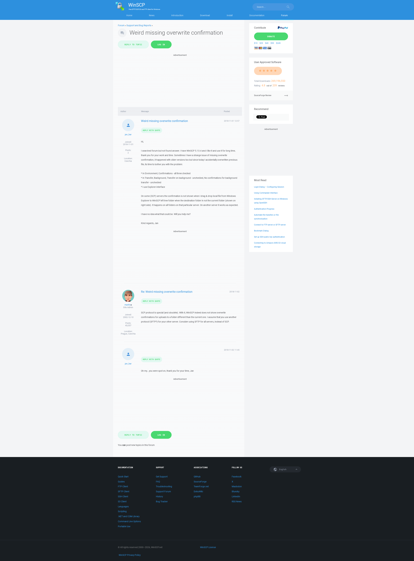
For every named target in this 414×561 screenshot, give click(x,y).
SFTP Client (123, 491)
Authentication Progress (264, 209)
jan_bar (128, 134)
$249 (278, 43)
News (151, 15)
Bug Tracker (162, 501)
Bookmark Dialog (261, 230)
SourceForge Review (262, 95)
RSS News (237, 501)
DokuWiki (198, 491)
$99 (272, 43)
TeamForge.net (201, 486)
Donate (271, 36)
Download (205, 15)
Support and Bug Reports (138, 25)
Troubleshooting (164, 486)
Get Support (162, 476)
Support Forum (163, 491)
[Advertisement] (180, 79)
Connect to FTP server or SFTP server (270, 224)
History (159, 496)
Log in (161, 44)
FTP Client (123, 486)
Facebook (236, 476)
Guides (121, 481)
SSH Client (123, 496)
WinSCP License (208, 547)
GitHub (197, 476)
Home (129, 15)
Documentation (256, 15)
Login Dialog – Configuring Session (269, 187)
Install (230, 15)
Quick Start (123, 476)
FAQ (158, 481)
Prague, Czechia (128, 333)
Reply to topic (133, 44)
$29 (261, 43)
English (282, 469)
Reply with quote (151, 130)
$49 (266, 43)
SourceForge (200, 481)
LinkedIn (236, 496)
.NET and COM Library (128, 516)
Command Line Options (129, 521)
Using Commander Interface (266, 193)
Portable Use (124, 526)
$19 (255, 43)
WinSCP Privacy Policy (130, 555)
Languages (123, 506)
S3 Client (122, 501)
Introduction (177, 15)
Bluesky (235, 491)
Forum (284, 15)
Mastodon (237, 486)
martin (127, 304)
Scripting (122, 511)
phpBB (197, 496)
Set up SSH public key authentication (269, 237)
